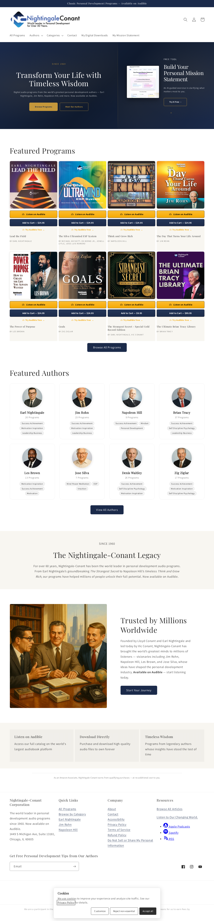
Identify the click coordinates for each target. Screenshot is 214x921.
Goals (62, 326)
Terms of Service (119, 830)
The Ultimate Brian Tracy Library (176, 326)
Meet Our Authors (74, 106)
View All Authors (107, 510)
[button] (36, 35)
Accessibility (116, 819)
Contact (113, 814)
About (112, 809)
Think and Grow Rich (120, 236)
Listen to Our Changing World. (177, 817)
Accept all (148, 911)
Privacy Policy (117, 824)
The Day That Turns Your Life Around (178, 236)
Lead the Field (18, 236)
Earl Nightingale (70, 819)
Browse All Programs (107, 347)
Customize (99, 911)
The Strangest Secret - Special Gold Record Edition (128, 328)
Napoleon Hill (68, 830)
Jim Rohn (65, 824)
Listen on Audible (35, 214)
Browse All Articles (169, 809)
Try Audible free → (35, 229)
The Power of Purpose (22, 326)
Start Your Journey (138, 690)
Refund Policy (117, 835)
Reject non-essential (124, 911)
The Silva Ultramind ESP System (78, 236)
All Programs (67, 809)
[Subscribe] (74, 866)
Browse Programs (43, 106)
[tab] (171, 112)
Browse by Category (72, 814)
